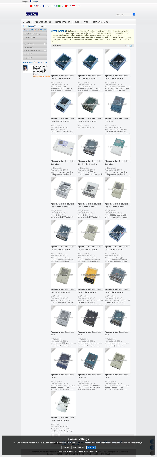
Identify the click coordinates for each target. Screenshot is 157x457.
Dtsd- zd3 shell (109, 121)
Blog (77, 22)
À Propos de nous (43, 22)
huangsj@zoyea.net (41, 76)
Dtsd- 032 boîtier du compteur (60, 207)
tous (32, 26)
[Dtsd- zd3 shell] (117, 104)
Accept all (91, 447)
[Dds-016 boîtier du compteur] (90, 275)
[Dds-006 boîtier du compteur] (117, 275)
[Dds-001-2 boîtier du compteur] (90, 104)
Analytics (74, 451)
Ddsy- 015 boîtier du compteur (60, 78)
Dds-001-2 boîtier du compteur (87, 121)
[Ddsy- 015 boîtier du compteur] (63, 62)
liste (128, 46)
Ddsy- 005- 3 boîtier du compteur (115, 207)
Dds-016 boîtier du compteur (87, 292)
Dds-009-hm (82, 377)
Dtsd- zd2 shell (55, 164)
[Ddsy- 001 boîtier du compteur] (63, 232)
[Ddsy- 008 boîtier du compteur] (90, 147)
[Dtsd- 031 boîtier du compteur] (90, 190)
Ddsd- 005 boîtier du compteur (60, 292)
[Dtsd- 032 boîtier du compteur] (63, 190)
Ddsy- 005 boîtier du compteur (87, 249)
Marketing (94, 451)
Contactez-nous (100, 22)
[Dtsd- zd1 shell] (117, 147)
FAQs (86, 22)
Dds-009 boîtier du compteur (60, 420)
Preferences (84, 451)
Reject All (66, 447)
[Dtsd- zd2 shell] (63, 147)
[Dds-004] (117, 361)
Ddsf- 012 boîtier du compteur (114, 249)
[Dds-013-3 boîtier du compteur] (63, 104)
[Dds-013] (63, 318)
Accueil (26, 22)
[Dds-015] (90, 318)
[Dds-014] (117, 318)
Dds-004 (107, 377)
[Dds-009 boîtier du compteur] (63, 403)
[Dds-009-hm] (90, 361)
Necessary (64, 451)
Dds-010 (53, 377)
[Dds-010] (63, 361)
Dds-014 (107, 335)
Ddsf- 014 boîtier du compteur (87, 78)
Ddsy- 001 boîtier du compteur (60, 249)
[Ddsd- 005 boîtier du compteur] (63, 275)
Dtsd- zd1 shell (109, 164)
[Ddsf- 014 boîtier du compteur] (90, 62)
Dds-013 (53, 335)
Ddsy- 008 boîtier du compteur (87, 164)
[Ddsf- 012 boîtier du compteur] (117, 232)
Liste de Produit (62, 22)
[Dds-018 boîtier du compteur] (117, 62)
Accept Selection (78, 447)
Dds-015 (80, 335)
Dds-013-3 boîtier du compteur (60, 121)
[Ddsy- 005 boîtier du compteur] (90, 232)
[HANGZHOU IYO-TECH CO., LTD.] (32, 14)
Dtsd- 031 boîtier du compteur (87, 207)
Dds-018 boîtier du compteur (114, 78)
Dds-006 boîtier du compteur (114, 292)
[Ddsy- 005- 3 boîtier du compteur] (117, 190)
